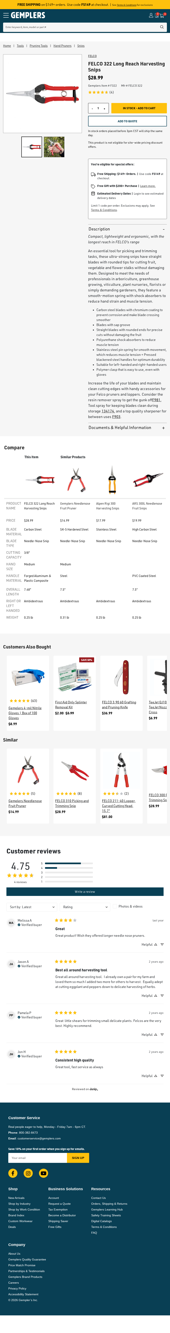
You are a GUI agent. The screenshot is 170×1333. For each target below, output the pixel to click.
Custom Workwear (20, 1221)
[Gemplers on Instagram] (28, 1173)
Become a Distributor (62, 1215)
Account (53, 1198)
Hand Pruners (62, 45)
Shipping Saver (58, 1221)
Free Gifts (54, 1227)
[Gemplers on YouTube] (43, 1173)
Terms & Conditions (126, 5)
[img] (30, 924)
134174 (108, 411)
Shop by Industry (19, 1203)
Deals (12, 1227)
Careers (13, 1282)
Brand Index (16, 1215)
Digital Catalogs (101, 1221)
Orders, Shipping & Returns (109, 1203)
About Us (14, 1253)
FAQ (94, 1232)
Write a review (85, 891)
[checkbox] (138, 906)
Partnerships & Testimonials (26, 1271)
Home (7, 45)
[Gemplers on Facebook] (12, 1173)
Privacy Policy (17, 1288)
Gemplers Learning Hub (107, 1209)
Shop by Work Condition (24, 1209)
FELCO (92, 56)
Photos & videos (131, 906)
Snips (81, 45)
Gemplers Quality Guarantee (27, 1259)
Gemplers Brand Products (25, 1276)
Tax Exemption (58, 1209)
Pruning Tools (39, 45)
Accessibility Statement (23, 1294)
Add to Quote (127, 121)
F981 (156, 399)
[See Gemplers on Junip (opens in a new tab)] (94, 1089)
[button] (67, 863)
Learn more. (148, 186)
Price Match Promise (21, 1265)
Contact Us (98, 1198)
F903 (116, 416)
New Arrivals (16, 1198)
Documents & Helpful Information (120, 427)
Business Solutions (65, 1189)
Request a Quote (59, 1203)
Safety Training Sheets (106, 1215)
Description (99, 228)
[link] (101, 92)
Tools (20, 45)
